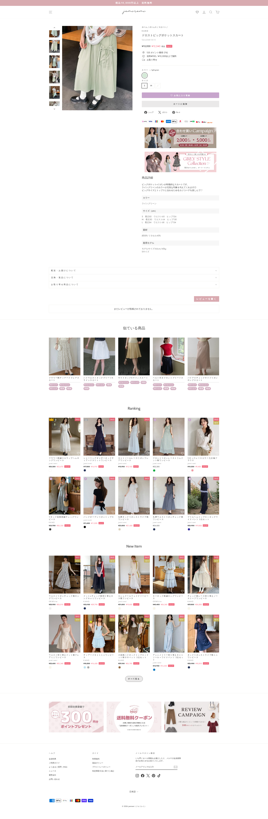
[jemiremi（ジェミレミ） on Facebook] (142, 775)
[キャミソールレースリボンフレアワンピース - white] (119, 470)
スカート (162, 27)
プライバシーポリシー (101, 767)
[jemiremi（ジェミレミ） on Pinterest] (153, 775)
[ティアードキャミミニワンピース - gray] (88, 667)
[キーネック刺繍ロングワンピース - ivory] (154, 608)
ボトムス (153, 27)
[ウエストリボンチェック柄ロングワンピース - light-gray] (50, 608)
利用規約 (96, 759)
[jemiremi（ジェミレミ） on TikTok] (159, 775)
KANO (145, 31)
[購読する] (175, 767)
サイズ (145, 80)
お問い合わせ (54, 779)
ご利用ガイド (54, 763)
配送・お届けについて (63, 270)
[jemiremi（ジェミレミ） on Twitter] (148, 775)
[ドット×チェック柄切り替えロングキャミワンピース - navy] (84, 608)
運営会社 (52, 775)
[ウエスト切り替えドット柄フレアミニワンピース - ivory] (50, 667)
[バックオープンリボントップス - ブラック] (84, 527)
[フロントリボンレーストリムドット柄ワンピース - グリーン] (154, 470)
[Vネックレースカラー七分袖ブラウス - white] (189, 470)
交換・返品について (62, 277)
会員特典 (52, 759)
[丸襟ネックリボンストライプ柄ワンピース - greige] (119, 529)
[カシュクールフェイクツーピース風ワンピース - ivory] (119, 608)
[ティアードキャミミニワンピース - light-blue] (84, 667)
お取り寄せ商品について (65, 284)
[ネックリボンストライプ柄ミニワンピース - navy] (189, 667)
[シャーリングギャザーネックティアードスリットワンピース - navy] (84, 470)
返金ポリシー (97, 763)
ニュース (52, 771)
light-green (144, 75)
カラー (150, 70)
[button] (180, 95)
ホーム (144, 27)
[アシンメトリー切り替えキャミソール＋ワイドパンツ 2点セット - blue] (154, 669)
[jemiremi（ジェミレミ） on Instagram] (137, 775)
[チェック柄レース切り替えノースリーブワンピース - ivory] (189, 608)
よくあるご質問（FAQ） (58, 767)
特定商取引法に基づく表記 (103, 771)
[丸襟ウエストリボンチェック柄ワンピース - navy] (154, 529)
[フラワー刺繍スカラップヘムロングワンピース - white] (50, 470)
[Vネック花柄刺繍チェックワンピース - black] (50, 529)
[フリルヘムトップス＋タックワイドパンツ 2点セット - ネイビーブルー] (189, 529)
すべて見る (134, 678)
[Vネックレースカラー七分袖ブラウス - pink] (192, 470)
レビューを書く (206, 298)
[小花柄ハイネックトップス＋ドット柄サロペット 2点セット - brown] (119, 667)
